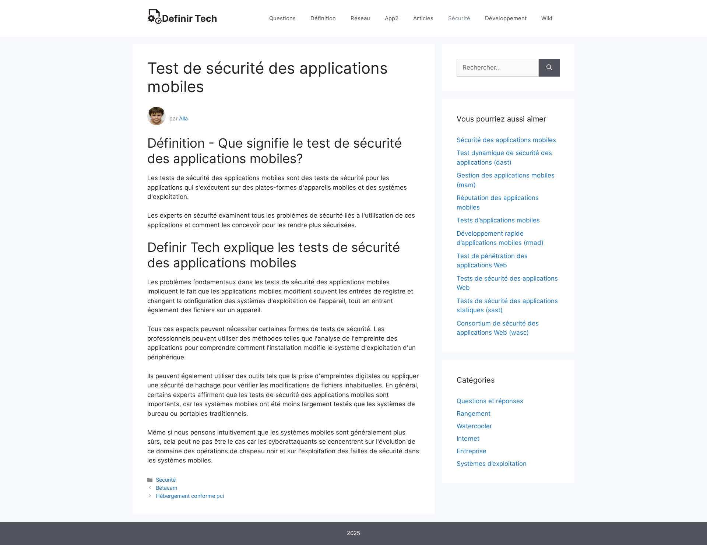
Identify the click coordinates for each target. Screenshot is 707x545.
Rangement (473, 413)
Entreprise (471, 451)
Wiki (546, 18)
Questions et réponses (490, 401)
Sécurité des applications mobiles (506, 140)
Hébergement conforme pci (190, 496)
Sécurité (459, 18)
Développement (506, 18)
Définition (323, 18)
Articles (423, 18)
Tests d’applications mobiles (498, 220)
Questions (282, 18)
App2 (391, 18)
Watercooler (474, 426)
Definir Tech (189, 18)
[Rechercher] (549, 68)
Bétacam (166, 488)
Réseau (360, 18)
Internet (468, 438)
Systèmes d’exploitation (492, 463)
